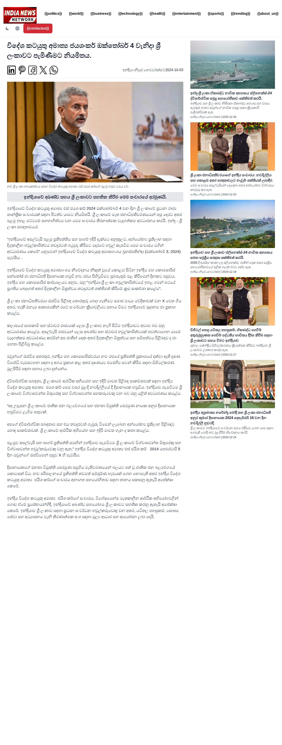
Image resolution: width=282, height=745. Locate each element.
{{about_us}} (267, 13)
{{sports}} (216, 13)
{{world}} (76, 13)
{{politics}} (53, 13)
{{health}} (157, 13)
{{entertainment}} (186, 13)
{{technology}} (130, 13)
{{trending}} (240, 13)
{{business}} (101, 13)
